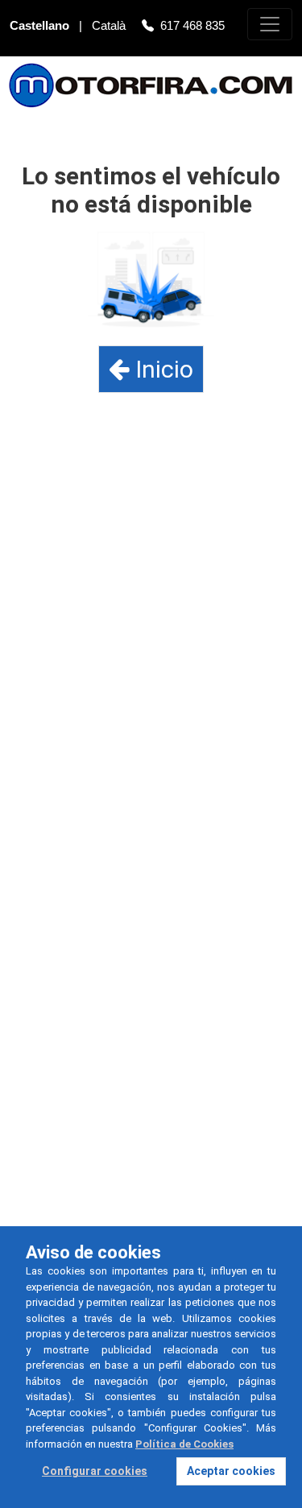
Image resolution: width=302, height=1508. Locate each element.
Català (110, 25)
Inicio (161, 369)
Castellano (41, 25)
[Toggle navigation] (269, 24)
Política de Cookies (184, 1444)
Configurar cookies (94, 1471)
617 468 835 (192, 25)
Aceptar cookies (231, 1471)
